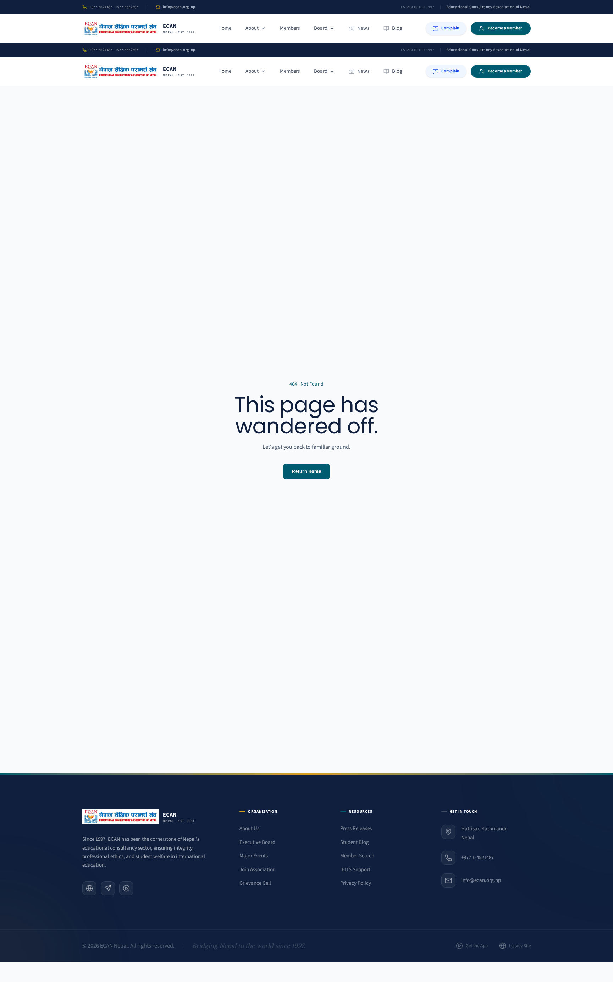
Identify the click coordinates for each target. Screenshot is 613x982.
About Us (249, 828)
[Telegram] (108, 888)
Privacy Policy (355, 883)
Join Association (257, 869)
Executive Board (257, 842)
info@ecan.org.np (179, 7)
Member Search (357, 856)
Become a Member (505, 28)
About (252, 28)
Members (290, 28)
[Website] (89, 888)
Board (320, 28)
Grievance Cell (255, 883)
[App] (126, 888)
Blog (397, 28)
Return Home (306, 471)
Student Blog (354, 842)
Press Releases (356, 828)
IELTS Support (355, 869)
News (363, 28)
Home (224, 28)
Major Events (253, 856)
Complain (450, 28)
